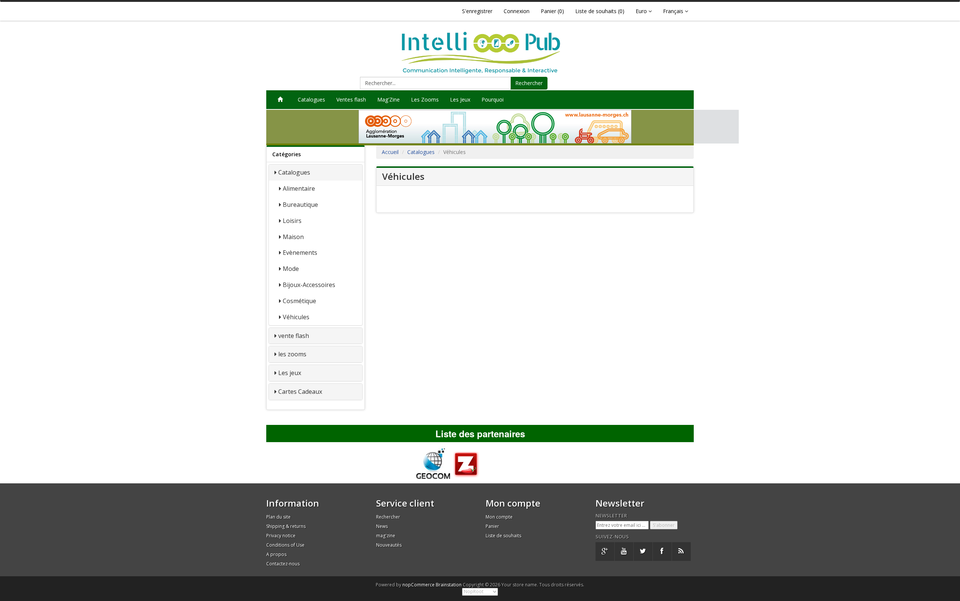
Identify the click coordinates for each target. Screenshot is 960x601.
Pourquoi (493, 99)
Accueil (390, 151)
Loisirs (292, 221)
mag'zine (385, 535)
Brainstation (449, 585)
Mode (291, 269)
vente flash (293, 336)
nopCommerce (418, 585)
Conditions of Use (285, 545)
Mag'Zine (388, 99)
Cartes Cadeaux (300, 391)
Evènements (300, 252)
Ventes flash (351, 99)
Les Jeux (460, 99)
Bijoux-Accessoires (309, 285)
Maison (293, 237)
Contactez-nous (283, 564)
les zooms (292, 354)
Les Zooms (425, 99)
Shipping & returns (286, 526)
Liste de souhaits (503, 535)
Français (674, 11)
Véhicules (296, 317)
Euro (642, 11)
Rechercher (529, 83)
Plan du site (278, 517)
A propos (276, 554)
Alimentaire (299, 188)
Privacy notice (281, 535)
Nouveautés (389, 545)
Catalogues (311, 99)
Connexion (517, 11)
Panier (492, 526)
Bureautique (300, 204)
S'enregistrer (477, 11)
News (382, 526)
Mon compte (499, 517)
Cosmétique (299, 301)
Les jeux (289, 373)
